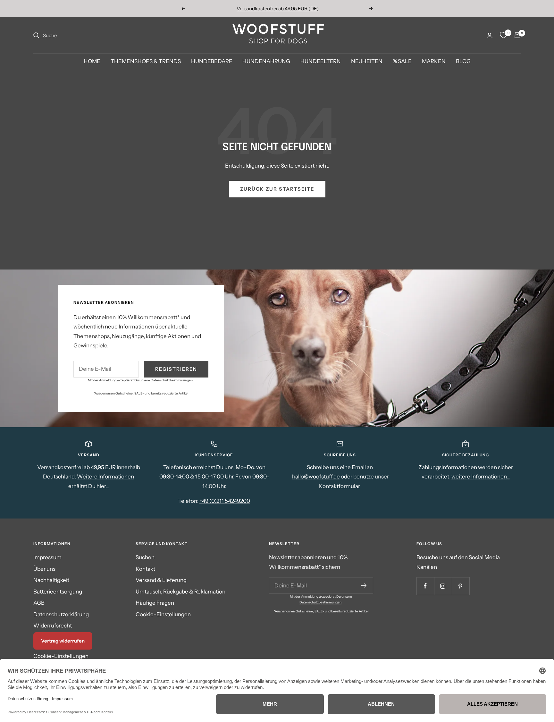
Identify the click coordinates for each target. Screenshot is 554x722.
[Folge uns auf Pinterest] (460, 586)
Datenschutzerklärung (61, 614)
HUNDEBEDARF (211, 61)
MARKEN (434, 61)
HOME (92, 61)
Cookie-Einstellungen (60, 656)
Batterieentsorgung (57, 591)
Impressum (47, 557)
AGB (39, 603)
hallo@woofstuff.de (316, 476)
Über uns (44, 569)
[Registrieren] (364, 585)
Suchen (145, 557)
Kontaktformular (339, 486)
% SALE (402, 61)
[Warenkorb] (517, 35)
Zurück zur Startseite (277, 189)
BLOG (463, 61)
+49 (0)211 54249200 (224, 501)
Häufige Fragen (155, 603)
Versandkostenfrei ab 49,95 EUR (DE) (278, 8)
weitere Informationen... (480, 476)
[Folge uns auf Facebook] (425, 586)
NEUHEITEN (366, 61)
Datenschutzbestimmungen (172, 380)
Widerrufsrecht (52, 625)
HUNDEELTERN (320, 61)
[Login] (489, 35)
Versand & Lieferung (161, 580)
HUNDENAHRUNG (266, 61)
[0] (503, 35)
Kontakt (145, 569)
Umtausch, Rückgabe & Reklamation (180, 591)
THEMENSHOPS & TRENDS (146, 61)
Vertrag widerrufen (63, 641)
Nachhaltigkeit (51, 580)
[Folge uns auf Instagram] (443, 586)
